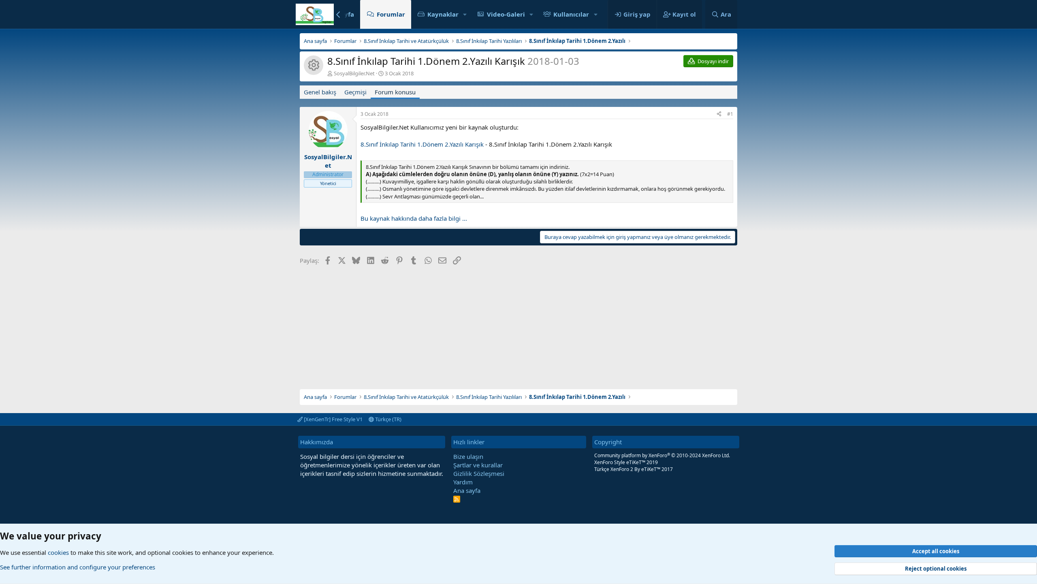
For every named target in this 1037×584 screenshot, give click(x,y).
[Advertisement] (518, 324)
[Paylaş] (719, 114)
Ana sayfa (466, 490)
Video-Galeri (506, 14)
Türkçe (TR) (387, 419)
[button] (465, 14)
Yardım (463, 482)
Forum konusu (395, 92)
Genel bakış (320, 92)
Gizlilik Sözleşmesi (478, 473)
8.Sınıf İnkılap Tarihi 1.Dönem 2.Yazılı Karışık (422, 144)
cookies (58, 553)
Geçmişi (355, 92)
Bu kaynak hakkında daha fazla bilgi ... (414, 218)
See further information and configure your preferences (77, 567)
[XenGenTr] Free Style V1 (333, 419)
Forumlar (391, 14)
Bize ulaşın (468, 456)
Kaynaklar (443, 14)
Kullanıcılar (571, 14)
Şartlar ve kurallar (478, 465)
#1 (730, 114)
